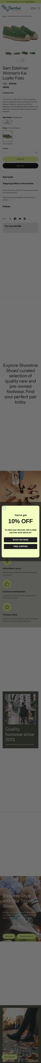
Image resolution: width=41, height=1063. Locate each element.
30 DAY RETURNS (20, 540)
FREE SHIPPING (20, 546)
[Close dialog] (4, 508)
